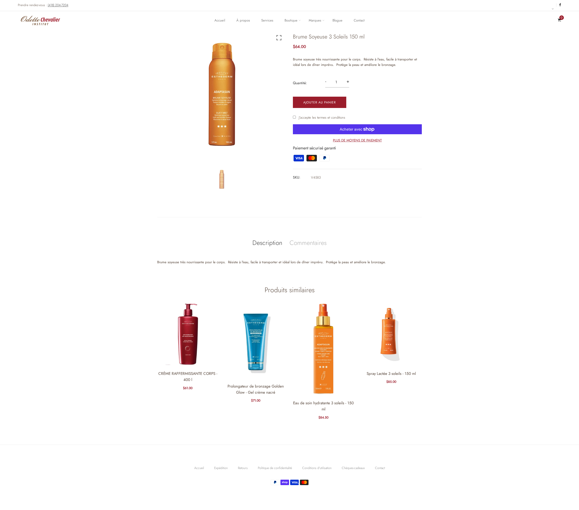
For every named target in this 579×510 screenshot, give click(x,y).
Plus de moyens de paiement (357, 140)
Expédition (221, 468)
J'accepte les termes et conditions (322, 117)
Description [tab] (267, 242)
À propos (243, 20)
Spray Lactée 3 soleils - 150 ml (391, 373)
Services (267, 20)
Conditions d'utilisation (317, 468)
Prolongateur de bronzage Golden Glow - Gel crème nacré (256, 389)
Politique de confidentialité (275, 468)
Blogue (337, 20)
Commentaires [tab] (308, 242)
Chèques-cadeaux (353, 468)
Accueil (219, 20)
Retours (243, 468)
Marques (315, 20)
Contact (359, 20)
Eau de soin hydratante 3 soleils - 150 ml (323, 406)
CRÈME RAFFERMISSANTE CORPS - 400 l (187, 376)
